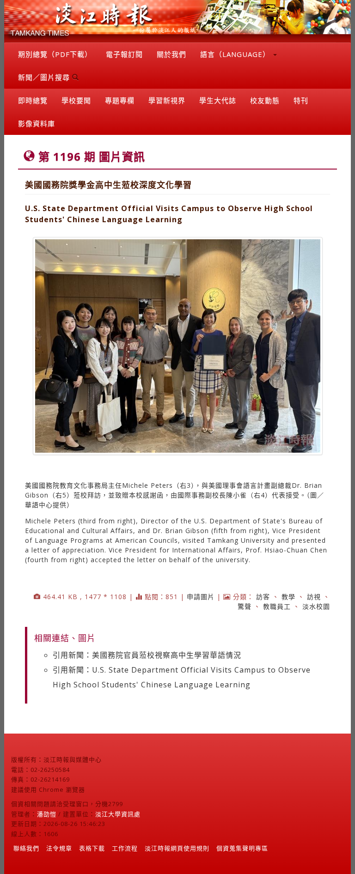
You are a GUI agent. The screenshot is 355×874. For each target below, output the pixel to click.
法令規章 (59, 848)
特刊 (301, 100)
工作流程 (125, 848)
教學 (288, 596)
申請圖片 (200, 596)
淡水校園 (316, 606)
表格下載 (92, 848)
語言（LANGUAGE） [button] (236, 54)
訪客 (263, 596)
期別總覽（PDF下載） (55, 54)
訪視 (314, 596)
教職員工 (277, 606)
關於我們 (171, 54)
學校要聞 (76, 100)
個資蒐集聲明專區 (242, 848)
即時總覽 (33, 100)
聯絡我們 (26, 848)
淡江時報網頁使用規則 (177, 848)
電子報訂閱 (124, 54)
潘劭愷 (46, 814)
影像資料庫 (36, 123)
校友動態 (265, 100)
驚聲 (244, 606)
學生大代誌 (217, 100)
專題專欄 (120, 100)
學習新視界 (166, 100)
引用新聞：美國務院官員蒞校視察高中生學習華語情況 (147, 655)
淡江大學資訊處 (118, 814)
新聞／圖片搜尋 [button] (45, 77)
